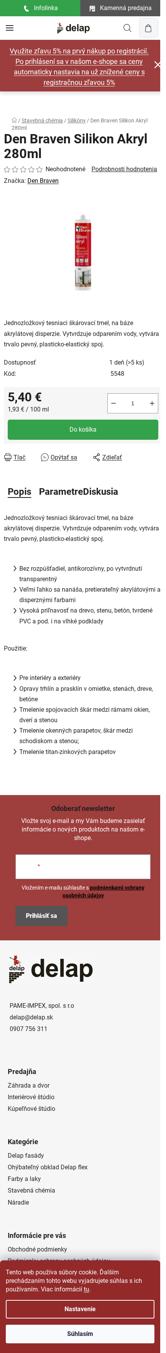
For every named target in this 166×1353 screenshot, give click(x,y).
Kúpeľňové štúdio (31, 1108)
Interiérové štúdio (31, 1097)
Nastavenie (80, 1309)
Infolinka (46, 8)
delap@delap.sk (31, 1017)
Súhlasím (80, 1334)
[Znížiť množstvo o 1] (113, 403)
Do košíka (83, 429)
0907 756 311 (28, 1029)
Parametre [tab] (61, 491)
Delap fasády (26, 1155)
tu (86, 1289)
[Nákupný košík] (148, 28)
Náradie (18, 1202)
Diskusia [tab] (100, 491)
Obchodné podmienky (37, 1249)
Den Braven (43, 180)
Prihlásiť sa (41, 915)
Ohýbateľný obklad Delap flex (48, 1167)
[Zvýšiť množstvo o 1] (152, 403)
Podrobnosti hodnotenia (124, 169)
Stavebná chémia (31, 1190)
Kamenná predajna (126, 8)
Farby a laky (24, 1179)
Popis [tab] (19, 491)
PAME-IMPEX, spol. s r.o (42, 1005)
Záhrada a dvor (28, 1085)
